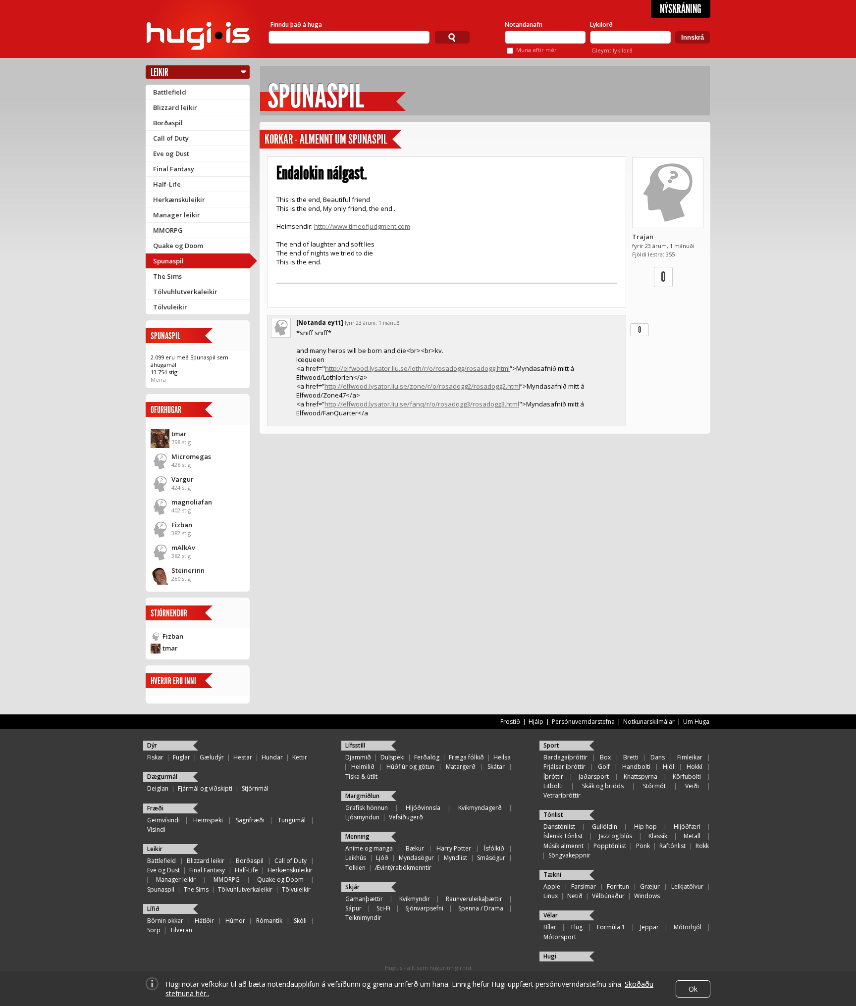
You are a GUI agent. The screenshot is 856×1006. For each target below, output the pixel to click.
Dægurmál (162, 776)
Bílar (549, 927)
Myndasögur (416, 858)
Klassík (657, 836)
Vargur (182, 479)
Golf (604, 766)
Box (605, 757)
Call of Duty (171, 138)
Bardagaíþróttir (565, 757)
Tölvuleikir (170, 306)
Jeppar (649, 927)
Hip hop (645, 826)
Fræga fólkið (466, 757)
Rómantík (269, 920)
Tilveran (181, 930)
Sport (551, 745)
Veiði (692, 786)
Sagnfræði (250, 820)
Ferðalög (426, 757)
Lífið (153, 909)
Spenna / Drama (480, 908)
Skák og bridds (603, 786)
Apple (551, 886)
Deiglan (157, 788)
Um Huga (696, 721)
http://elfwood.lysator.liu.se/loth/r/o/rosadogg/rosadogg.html (417, 368)
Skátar (496, 766)
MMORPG (168, 230)
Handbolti (636, 766)
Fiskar (155, 757)
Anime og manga (369, 848)
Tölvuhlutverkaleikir (185, 291)
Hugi (549, 956)
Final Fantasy (173, 168)
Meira (158, 379)
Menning (357, 836)
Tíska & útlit (361, 776)
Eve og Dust (171, 153)
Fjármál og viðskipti (205, 788)
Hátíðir (204, 920)
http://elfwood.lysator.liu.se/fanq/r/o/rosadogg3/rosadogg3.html (421, 404)
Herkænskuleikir (179, 199)
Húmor (235, 920)
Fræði (155, 808)
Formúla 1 (611, 927)
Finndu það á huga (296, 24)
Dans (657, 757)
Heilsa (502, 757)
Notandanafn (523, 24)
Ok (693, 989)
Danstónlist (559, 826)
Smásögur (491, 858)
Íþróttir (553, 776)
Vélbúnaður (608, 896)
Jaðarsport (594, 776)
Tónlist (553, 814)
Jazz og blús (615, 836)
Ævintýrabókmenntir (403, 867)
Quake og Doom (178, 245)
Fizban (181, 524)
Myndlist (455, 858)
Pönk (643, 846)
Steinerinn (188, 570)
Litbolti (553, 786)
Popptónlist (609, 846)
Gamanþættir (364, 899)
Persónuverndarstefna (583, 721)
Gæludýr (212, 757)
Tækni (552, 874)
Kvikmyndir (414, 899)
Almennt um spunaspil (343, 139)
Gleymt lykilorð (612, 50)
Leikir (159, 72)
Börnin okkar (165, 920)
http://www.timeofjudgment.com (362, 226)
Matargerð (461, 766)
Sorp (153, 930)
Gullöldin (604, 826)
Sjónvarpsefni (424, 908)
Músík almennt (563, 846)
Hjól (668, 766)
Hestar (242, 757)
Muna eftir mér (536, 49)
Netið (575, 896)
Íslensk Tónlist (563, 836)
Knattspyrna (640, 776)
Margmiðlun (362, 796)
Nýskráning (680, 9)
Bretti (631, 757)
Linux (550, 896)
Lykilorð (601, 24)
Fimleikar (689, 757)
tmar (179, 433)
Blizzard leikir (175, 107)
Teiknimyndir (363, 917)
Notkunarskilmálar (649, 721)
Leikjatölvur (687, 886)
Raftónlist (672, 846)
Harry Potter (453, 848)
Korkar (279, 139)
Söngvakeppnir (569, 855)
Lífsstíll (355, 745)
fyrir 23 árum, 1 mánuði (373, 322)
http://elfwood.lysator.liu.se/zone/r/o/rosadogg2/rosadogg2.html (422, 386)
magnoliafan (191, 502)
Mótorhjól (687, 927)
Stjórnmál (255, 788)
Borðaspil (168, 122)
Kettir (299, 757)
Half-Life (167, 184)
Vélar (550, 915)
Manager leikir (176, 214)
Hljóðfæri (687, 826)
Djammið (358, 757)
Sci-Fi (383, 908)
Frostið (510, 721)
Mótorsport (559, 937)
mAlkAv (183, 547)
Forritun (618, 886)
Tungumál (292, 820)
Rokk (702, 846)
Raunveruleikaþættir (474, 899)
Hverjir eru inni (173, 681)
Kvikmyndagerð (480, 808)
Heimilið (362, 766)
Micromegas (191, 456)
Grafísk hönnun (366, 808)
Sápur (353, 908)
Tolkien (355, 867)
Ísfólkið (494, 848)
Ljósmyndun (362, 817)
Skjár (352, 887)
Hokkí (694, 766)
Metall (692, 836)
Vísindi (156, 829)
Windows (647, 896)
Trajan (642, 236)
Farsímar (583, 886)
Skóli (300, 920)
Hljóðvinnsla (423, 808)
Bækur (415, 848)
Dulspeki (392, 757)
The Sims (167, 276)
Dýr (152, 745)
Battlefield (169, 92)
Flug (577, 927)
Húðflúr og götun (410, 766)
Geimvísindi (163, 820)
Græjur (650, 886)
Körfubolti (687, 776)
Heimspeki (208, 820)
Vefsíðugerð (406, 817)
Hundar (272, 757)
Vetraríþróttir (562, 795)
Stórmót (654, 786)
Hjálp (536, 721)
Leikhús (355, 858)
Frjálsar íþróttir (564, 766)
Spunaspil (168, 260)
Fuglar (181, 757)
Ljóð (382, 858)
